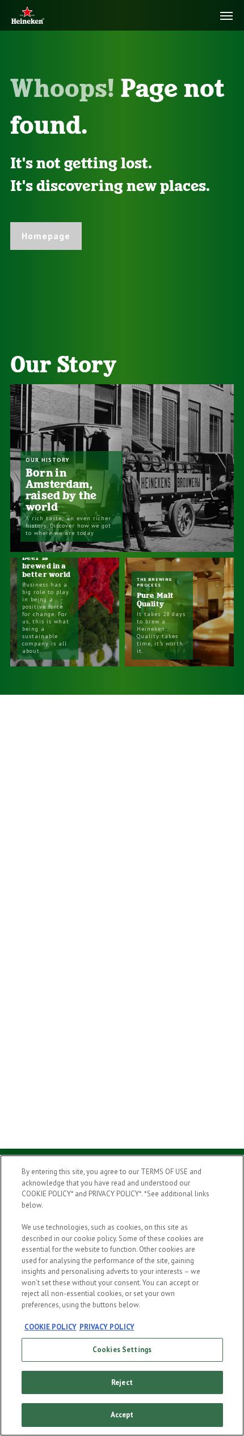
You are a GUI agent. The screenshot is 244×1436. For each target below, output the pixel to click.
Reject (122, 1382)
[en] (27, 16)
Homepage (46, 235)
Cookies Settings (122, 1349)
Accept (122, 1415)
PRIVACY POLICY (106, 1327)
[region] (122, 1295)
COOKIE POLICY (50, 1327)
